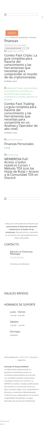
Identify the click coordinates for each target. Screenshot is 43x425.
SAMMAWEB (23, 357)
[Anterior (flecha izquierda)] (1, 424)
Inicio (6, 37)
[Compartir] (6, 421)
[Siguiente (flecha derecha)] (3, 424)
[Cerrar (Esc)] (8, 421)
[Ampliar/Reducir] (1, 421)
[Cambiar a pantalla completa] (3, 421)
